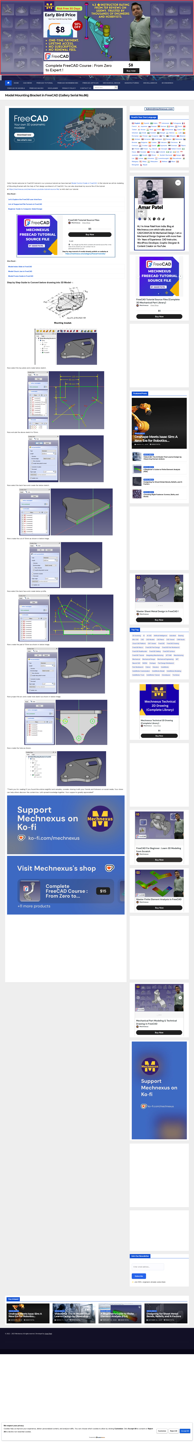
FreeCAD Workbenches (67, 83)
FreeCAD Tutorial (44, 83)
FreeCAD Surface (169, 651)
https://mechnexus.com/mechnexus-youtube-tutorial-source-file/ (34, 189)
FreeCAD (161, 643)
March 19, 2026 (143, 444)
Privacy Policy (69, 88)
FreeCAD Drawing (173, 643)
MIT (177, 659)
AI (143, 635)
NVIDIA (145, 663)
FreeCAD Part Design (153, 647)
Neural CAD (136, 663)
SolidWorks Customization (141, 671)
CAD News (27, 83)
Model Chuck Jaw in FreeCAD (20, 271)
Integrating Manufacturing (154, 655)
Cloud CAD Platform (139, 643)
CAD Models (150, 639)
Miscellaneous (150, 83)
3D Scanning (136, 635)
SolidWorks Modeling (174, 671)
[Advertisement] (66, 166)
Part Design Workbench (166, 663)
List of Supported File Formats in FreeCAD (25, 204)
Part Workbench (137, 667)
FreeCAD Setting (155, 651)
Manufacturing (132, 83)
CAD (142, 639)
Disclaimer (53, 88)
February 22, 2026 (109, 1320)
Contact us (85, 88)
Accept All (185, 1431)
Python (148, 667)
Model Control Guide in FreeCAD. (84, 183)
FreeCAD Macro (36, 88)
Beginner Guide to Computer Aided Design (25, 209)
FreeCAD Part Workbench (170, 647)
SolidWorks (165, 667)
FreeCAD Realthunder (139, 651)
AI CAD (149, 635)
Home (16, 83)
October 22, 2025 (155, 1320)
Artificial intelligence (160, 635)
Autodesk (173, 635)
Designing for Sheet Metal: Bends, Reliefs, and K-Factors (164, 1315)
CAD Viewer (170, 639)
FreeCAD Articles (91, 83)
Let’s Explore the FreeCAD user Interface (25, 199)
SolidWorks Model (158, 671)
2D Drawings (167, 83)
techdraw (176, 675)
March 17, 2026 (62, 1320)
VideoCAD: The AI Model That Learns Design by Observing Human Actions (162, 458)
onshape (153, 663)
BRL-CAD (135, 639)
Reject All (173, 1431)
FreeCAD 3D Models (16, 88)
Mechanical (136, 659)
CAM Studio (181, 639)
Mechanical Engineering (165, 659)
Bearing (180, 635)
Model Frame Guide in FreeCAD (20, 276)
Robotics (156, 667)
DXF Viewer (152, 643)
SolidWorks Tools (138, 675)
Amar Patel (156, 444)
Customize (162, 1431)
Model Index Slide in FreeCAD (20, 267)
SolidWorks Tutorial (153, 675)
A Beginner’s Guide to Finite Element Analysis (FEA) (117, 1315)
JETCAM (168, 655)
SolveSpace (166, 675)
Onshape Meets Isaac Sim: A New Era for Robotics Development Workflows (156, 441)
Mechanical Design (111, 83)
